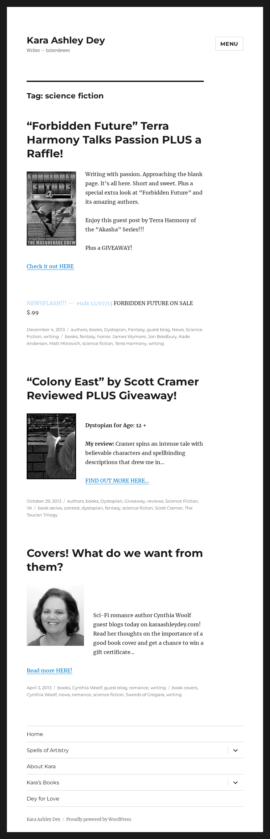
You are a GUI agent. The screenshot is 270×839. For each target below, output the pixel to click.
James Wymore (129, 336)
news (64, 694)
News (178, 329)
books (95, 329)
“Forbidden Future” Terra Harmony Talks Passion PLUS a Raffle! (114, 139)
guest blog (158, 329)
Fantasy (136, 329)
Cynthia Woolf (87, 687)
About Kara (41, 766)
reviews (155, 501)
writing (51, 336)
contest (72, 508)
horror (103, 336)
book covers (184, 687)
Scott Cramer (169, 508)
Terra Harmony (131, 343)
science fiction (97, 343)
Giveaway (134, 501)
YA (29, 508)
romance (138, 687)
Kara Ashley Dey (66, 40)
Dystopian (115, 329)
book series (50, 508)
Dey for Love (43, 799)
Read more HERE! (49, 670)
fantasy (87, 336)
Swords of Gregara (145, 694)
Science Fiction (181, 501)
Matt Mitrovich (64, 343)
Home (35, 734)
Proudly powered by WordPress (98, 819)
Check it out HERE (50, 266)
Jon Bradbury (162, 336)
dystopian (92, 508)
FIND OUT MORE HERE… (117, 480)
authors (79, 329)
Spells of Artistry (48, 750)
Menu (229, 44)
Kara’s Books (43, 782)
